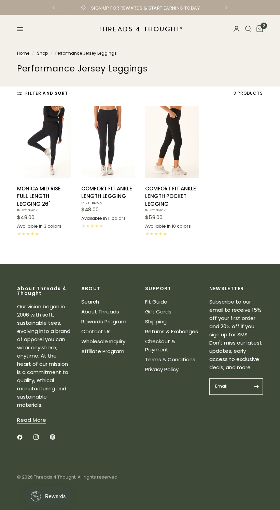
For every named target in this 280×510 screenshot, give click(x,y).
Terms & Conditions (170, 359)
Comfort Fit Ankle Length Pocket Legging (170, 199)
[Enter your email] (256, 386)
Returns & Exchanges (171, 331)
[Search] (248, 29)
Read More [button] (31, 420)
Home (23, 53)
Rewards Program (103, 321)
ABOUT (91, 288)
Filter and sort (46, 93)
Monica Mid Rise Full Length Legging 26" (39, 199)
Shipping (156, 321)
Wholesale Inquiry (103, 341)
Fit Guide (156, 301)
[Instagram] (40, 437)
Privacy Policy (162, 369)
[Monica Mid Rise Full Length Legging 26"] (44, 142)
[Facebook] (24, 437)
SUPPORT (158, 288)
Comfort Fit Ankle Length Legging (106, 195)
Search (90, 301)
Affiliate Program (102, 351)
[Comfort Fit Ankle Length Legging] (108, 142)
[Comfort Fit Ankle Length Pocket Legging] (172, 142)
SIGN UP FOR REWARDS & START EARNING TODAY (145, 8)
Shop (42, 53)
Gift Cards (158, 311)
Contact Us (96, 331)
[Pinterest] (57, 437)
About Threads (100, 311)
